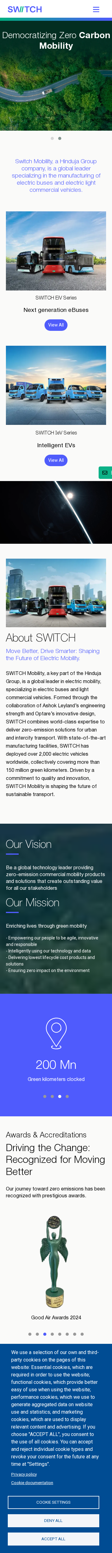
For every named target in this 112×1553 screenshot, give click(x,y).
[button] (52, 138)
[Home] (24, 8)
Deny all (53, 1520)
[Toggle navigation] (96, 8)
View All (56, 324)
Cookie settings (53, 1502)
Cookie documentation (32, 1482)
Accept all (53, 1538)
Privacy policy (24, 1474)
